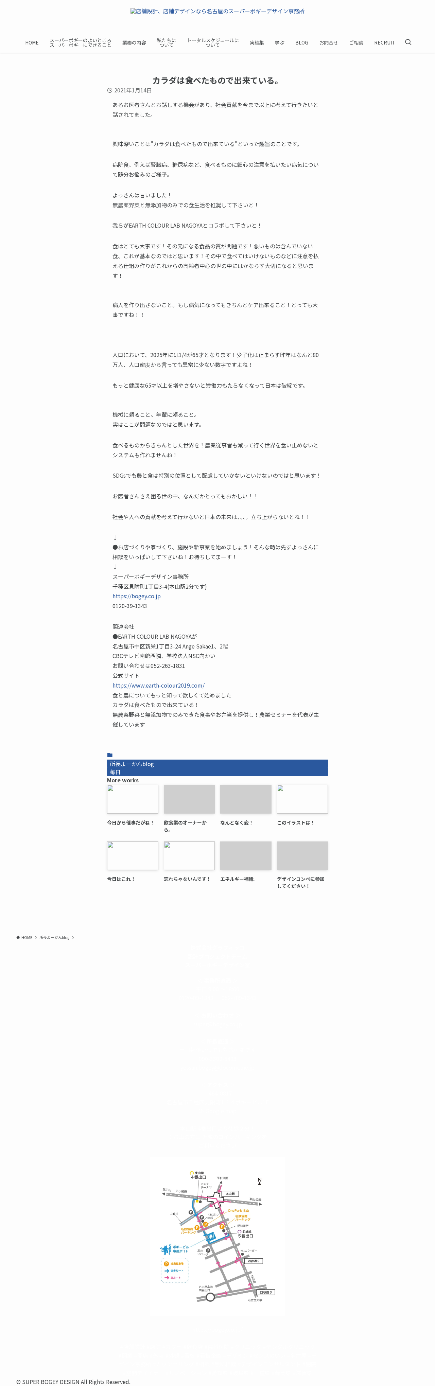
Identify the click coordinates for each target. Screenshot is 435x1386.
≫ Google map (218, 1111)
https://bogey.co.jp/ (217, 1329)
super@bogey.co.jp (217, 1024)
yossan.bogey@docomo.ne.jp (217, 1067)
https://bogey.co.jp (136, 596)
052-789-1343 (239, 998)
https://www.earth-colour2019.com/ (158, 685)
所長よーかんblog (132, 764)
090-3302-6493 (218, 1058)
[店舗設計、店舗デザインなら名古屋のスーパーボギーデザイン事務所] (217, 17)
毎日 (115, 772)
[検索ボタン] (408, 42)
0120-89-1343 (196, 998)
